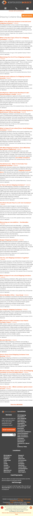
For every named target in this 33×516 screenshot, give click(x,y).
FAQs (25, 446)
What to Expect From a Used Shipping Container (15, 275)
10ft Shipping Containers (21, 416)
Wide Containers (22, 436)
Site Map (20, 501)
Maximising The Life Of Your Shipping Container (15, 57)
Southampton (22, 468)
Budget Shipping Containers (9, 240)
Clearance (20, 441)
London (6, 468)
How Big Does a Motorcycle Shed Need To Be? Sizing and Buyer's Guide (14, 93)
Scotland (21, 463)
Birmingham (8, 455)
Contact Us (21, 443)
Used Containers (22, 433)
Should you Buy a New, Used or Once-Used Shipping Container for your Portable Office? (16, 371)
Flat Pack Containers (24, 431)
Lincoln (6, 465)
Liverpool (7, 467)
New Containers (22, 435)
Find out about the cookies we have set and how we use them (16, 513)
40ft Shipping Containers (21, 426)
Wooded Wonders (5, 340)
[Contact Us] (27, 8)
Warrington (22, 472)
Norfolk (20, 457)
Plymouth (21, 458)
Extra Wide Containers (22, 157)
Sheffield (21, 465)
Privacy (20, 499)
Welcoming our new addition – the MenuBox (14, 222)
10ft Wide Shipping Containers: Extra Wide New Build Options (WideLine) (15, 148)
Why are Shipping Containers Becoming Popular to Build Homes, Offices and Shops (16, 111)
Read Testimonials (9, 429)
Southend (21, 470)
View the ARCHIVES (17, 404)
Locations (16, 450)
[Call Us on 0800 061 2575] (16, 8)
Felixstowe (7, 460)
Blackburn (7, 457)
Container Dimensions (21, 439)
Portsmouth (22, 460)
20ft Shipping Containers (21, 419)
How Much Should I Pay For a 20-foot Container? (15, 203)
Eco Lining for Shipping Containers (11, 309)
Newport (21, 455)
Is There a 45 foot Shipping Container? (12, 185)
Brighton (6, 458)
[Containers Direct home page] (16, 2)
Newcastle (7, 472)
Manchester (8, 470)
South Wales (22, 467)
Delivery (20, 446)
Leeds (6, 463)
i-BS (11, 502)
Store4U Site (6, 488)
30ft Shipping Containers (21, 422)
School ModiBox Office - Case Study (11, 295)
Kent (5, 462)
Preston (21, 462)
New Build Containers (21, 429)
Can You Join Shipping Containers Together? (14, 258)
